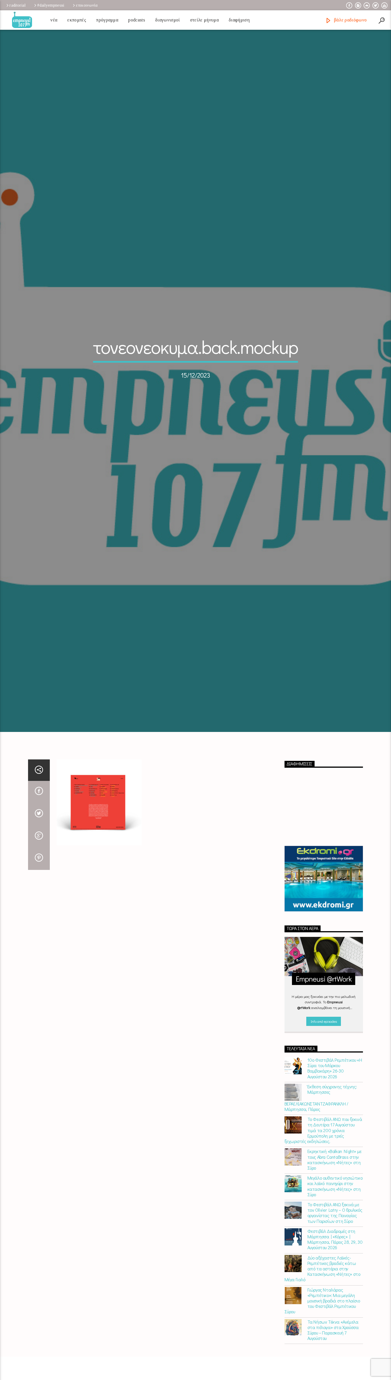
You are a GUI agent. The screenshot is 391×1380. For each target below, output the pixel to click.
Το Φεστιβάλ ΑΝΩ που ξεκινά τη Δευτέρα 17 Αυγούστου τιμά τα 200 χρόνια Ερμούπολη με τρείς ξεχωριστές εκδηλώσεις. (323, 1191)
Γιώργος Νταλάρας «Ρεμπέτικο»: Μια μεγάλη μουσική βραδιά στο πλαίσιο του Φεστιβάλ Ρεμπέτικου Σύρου (322, 1362)
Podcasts (136, 19)
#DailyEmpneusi (50, 5)
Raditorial (17, 5)
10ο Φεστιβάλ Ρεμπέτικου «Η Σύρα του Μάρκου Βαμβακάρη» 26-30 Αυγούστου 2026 (334, 1130)
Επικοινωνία (87, 5)
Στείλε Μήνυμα (204, 19)
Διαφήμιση (239, 19)
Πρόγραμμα (107, 19)
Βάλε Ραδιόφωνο (350, 19)
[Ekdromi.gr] (324, 940)
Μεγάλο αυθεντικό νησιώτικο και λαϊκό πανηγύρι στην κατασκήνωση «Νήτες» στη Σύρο (335, 1248)
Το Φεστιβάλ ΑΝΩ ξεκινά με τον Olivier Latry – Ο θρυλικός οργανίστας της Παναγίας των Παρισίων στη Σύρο (334, 1274)
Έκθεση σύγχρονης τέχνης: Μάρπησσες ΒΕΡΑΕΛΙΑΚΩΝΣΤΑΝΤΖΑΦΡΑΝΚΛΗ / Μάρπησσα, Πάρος (321, 1159)
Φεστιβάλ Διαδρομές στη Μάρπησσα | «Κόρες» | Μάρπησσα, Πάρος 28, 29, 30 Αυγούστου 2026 (335, 1301)
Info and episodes (324, 1082)
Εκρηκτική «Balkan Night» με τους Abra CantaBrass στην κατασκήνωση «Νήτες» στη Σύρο (334, 1221)
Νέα (53, 19)
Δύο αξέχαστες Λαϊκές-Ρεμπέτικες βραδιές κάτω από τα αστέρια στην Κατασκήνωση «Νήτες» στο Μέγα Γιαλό (322, 1330)
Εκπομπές (76, 19)
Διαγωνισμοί (167, 19)
